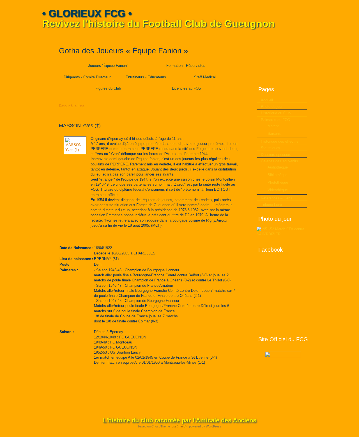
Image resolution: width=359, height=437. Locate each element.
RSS (313, 36)
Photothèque (278, 182)
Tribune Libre (271, 204)
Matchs (274, 126)
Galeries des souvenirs (279, 161)
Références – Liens (276, 198)
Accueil (267, 100)
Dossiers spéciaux (276, 155)
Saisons (274, 133)
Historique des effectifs (279, 141)
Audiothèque (278, 167)
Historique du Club (276, 113)
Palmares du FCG (275, 120)
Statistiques (270, 148)
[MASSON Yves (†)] (75, 150)
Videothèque (278, 190)
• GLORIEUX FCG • (87, 13)
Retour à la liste (71, 106)
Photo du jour (271, 106)
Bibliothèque (277, 175)
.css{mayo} (179, 426)
